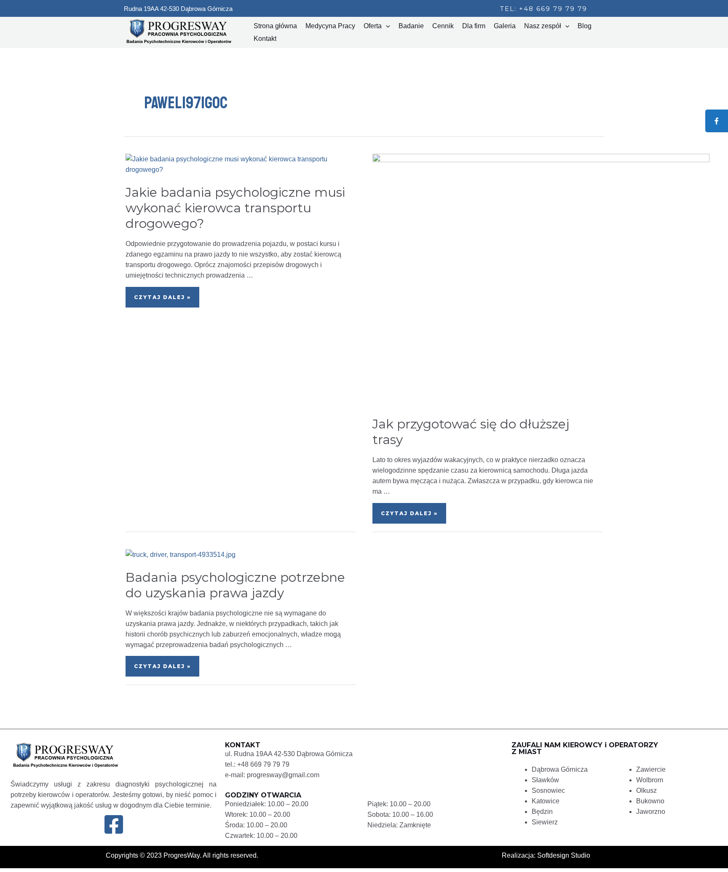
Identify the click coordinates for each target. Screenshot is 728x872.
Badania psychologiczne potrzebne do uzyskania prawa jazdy (235, 585)
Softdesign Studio (563, 855)
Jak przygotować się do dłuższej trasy (470, 431)
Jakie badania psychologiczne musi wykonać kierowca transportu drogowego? (235, 208)
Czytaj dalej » (166, 293)
